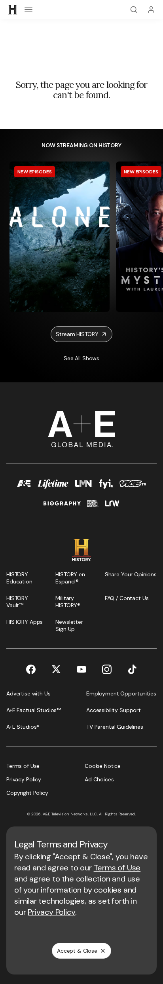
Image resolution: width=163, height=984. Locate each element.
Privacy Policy (51, 912)
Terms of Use (117, 867)
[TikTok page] (132, 669)
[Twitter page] (56, 669)
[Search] (134, 9)
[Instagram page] (107, 669)
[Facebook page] (31, 669)
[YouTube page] (81, 669)
